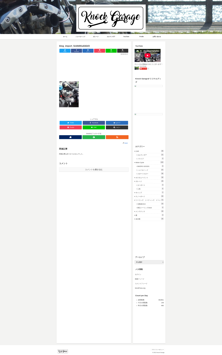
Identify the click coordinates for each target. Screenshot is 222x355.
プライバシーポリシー (158, 349)
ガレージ (149, 181)
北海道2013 (150, 204)
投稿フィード (139, 279)
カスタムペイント (149, 177)
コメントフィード (141, 283)
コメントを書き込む (94, 169)
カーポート (150, 185)
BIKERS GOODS (150, 166)
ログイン (138, 274)
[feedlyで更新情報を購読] (93, 137)
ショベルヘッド (150, 170)
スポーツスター (150, 174)
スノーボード (149, 196)
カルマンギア (150, 155)
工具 (150, 189)
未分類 (149, 219)
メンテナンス (149, 211)
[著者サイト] (70, 137)
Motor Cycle (149, 162)
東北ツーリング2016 (150, 208)
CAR (149, 151)
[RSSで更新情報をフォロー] (117, 137)
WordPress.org (140, 288)
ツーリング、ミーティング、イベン (149, 200)
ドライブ (150, 159)
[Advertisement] (94, 68)
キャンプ (149, 193)
